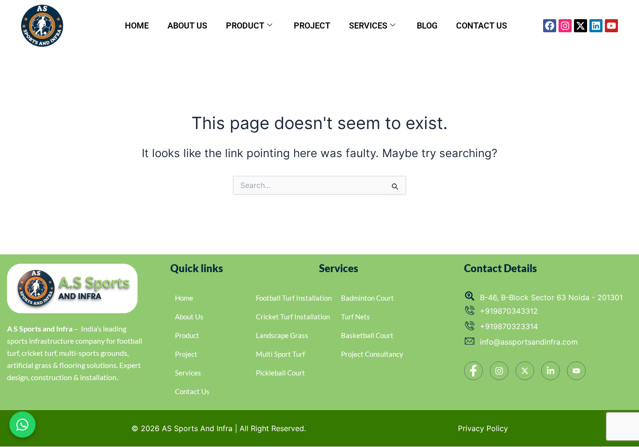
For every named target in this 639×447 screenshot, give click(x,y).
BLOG (427, 25)
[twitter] (525, 370)
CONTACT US (481, 25)
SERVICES (368, 25)
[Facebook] (473, 370)
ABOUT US (187, 25)
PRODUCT (245, 25)
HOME (137, 25)
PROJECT (312, 25)
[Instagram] (499, 370)
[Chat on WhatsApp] (22, 424)
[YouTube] (576, 370)
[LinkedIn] (550, 370)
